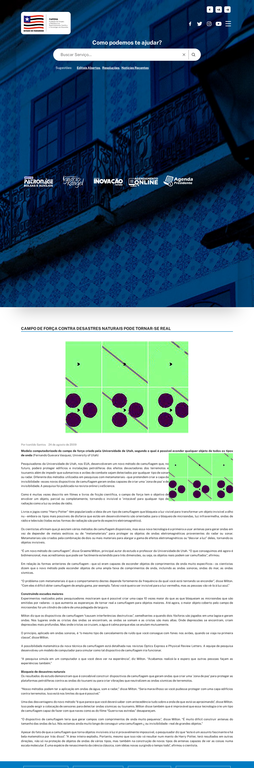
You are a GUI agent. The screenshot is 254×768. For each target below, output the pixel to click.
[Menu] (228, 24)
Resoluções (110, 68)
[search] (193, 54)
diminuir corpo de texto (227, 9)
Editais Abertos (88, 68)
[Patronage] (38, 182)
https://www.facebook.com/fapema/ (190, 24)
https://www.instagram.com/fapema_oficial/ (209, 24)
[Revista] (108, 182)
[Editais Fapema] (143, 181)
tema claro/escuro (210, 9)
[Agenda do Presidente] (178, 181)
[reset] (184, 54)
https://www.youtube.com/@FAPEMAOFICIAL (218, 24)
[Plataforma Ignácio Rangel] (73, 181)
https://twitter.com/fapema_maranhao (199, 24)
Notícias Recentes (135, 68)
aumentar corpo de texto (219, 9)
